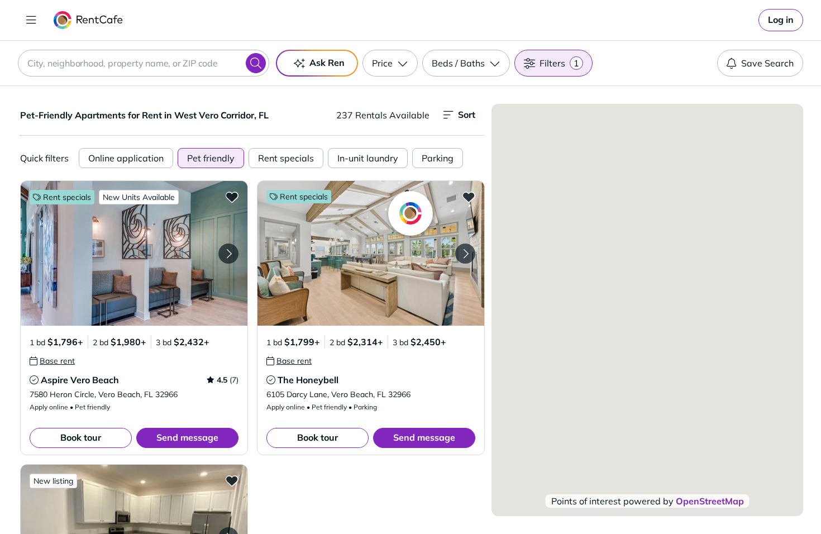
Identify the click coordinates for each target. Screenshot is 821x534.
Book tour (80, 437)
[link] (780, 20)
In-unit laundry (367, 158)
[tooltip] (52, 360)
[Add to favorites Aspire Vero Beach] (232, 197)
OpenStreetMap (710, 501)
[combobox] (143, 63)
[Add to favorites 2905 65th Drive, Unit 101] (232, 480)
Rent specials (286, 158)
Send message (187, 437)
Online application (126, 158)
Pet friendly (211, 158)
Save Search (767, 63)
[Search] (256, 63)
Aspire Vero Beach (80, 379)
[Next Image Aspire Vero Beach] (228, 254)
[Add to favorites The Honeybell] (469, 197)
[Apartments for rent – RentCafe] (88, 20)
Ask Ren (327, 62)
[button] (134, 253)
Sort (466, 114)
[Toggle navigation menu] (31, 20)
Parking (438, 158)
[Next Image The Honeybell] (465, 254)
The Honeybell (308, 379)
